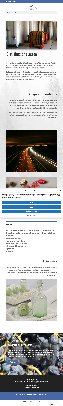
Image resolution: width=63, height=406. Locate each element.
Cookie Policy (29, 215)
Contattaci (13, 362)
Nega (31, 207)
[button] (60, 191)
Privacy (34, 215)
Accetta (31, 202)
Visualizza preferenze (31, 211)
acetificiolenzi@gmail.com (31, 387)
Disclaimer (35, 394)
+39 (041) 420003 (31, 385)
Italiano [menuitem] (27, 402)
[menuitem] (25, 402)
